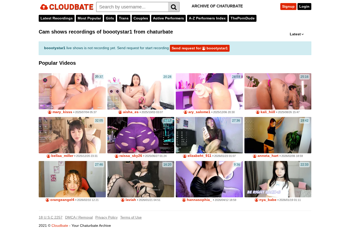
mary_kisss (62, 112)
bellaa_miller (61, 156)
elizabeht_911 (199, 156)
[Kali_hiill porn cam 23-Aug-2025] (278, 91)
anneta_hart (267, 156)
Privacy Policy (106, 217)
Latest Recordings (56, 18)
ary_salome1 (198, 112)
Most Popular (89, 18)
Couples (140, 18)
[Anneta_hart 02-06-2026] (278, 135)
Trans (124, 18)
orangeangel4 (61, 200)
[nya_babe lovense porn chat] (278, 179)
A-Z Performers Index (207, 18)
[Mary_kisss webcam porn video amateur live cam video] (72, 91)
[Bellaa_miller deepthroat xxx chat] (72, 135)
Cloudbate (60, 225)
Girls (110, 18)
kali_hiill (267, 112)
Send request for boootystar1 (200, 48)
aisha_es (130, 112)
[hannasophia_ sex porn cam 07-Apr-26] (209, 179)
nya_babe (267, 200)
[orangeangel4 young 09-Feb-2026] (72, 179)
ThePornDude (243, 18)
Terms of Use (131, 217)
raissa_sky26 (130, 156)
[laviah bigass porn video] (140, 179)
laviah (130, 200)
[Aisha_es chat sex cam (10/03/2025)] (140, 91)
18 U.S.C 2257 (51, 217)
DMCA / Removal (79, 217)
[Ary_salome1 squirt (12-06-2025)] (209, 91)
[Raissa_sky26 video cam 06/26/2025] (140, 135)
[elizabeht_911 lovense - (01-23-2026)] (209, 135)
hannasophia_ (199, 200)
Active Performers (168, 18)
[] (174, 7)
